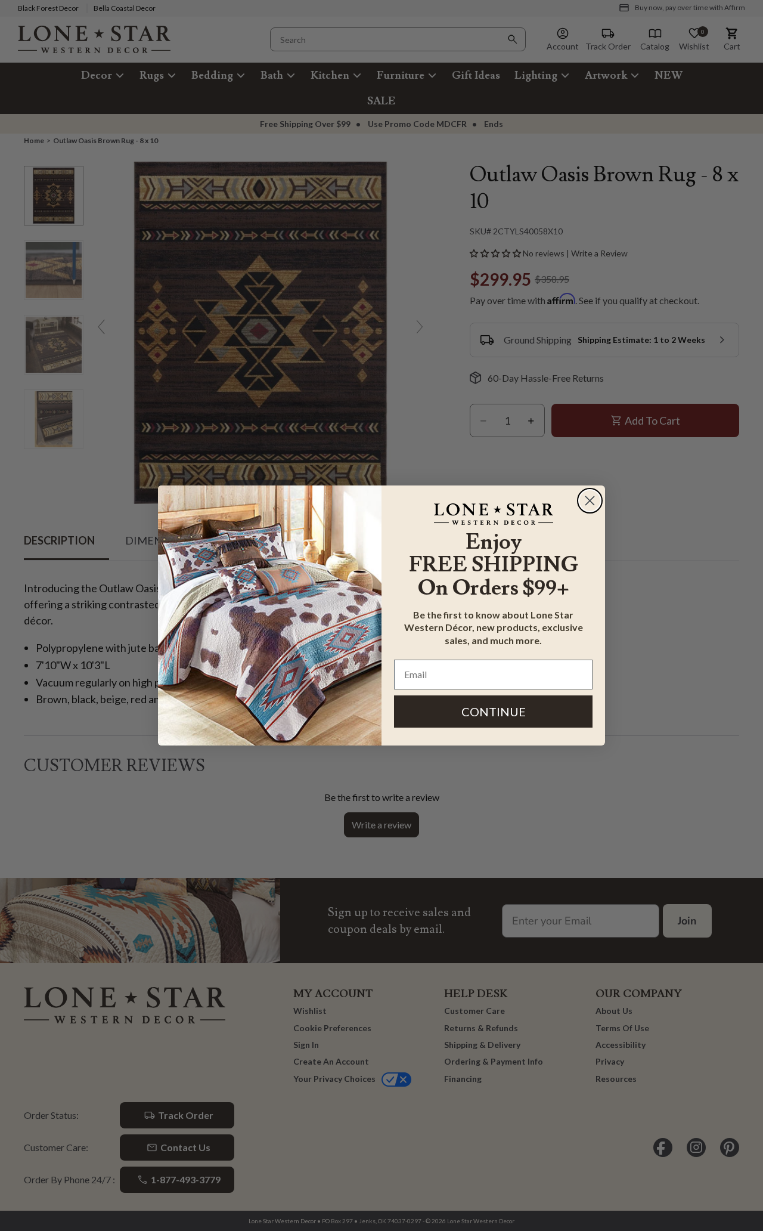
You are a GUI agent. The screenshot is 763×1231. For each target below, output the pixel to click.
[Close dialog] (589, 500)
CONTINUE (493, 711)
